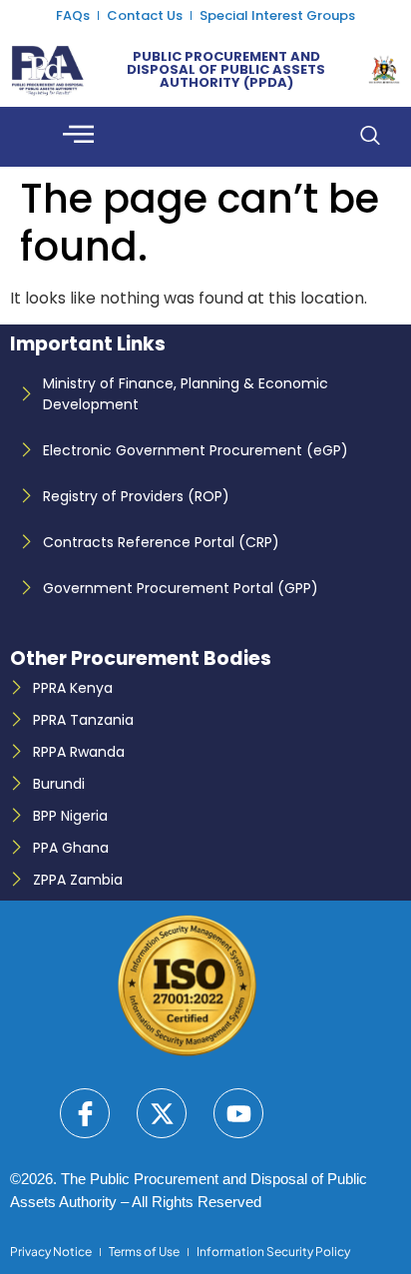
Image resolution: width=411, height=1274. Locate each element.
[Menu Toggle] (78, 136)
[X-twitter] (162, 1113)
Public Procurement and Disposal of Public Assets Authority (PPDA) (226, 69)
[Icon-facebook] (85, 1113)
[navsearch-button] (369, 137)
